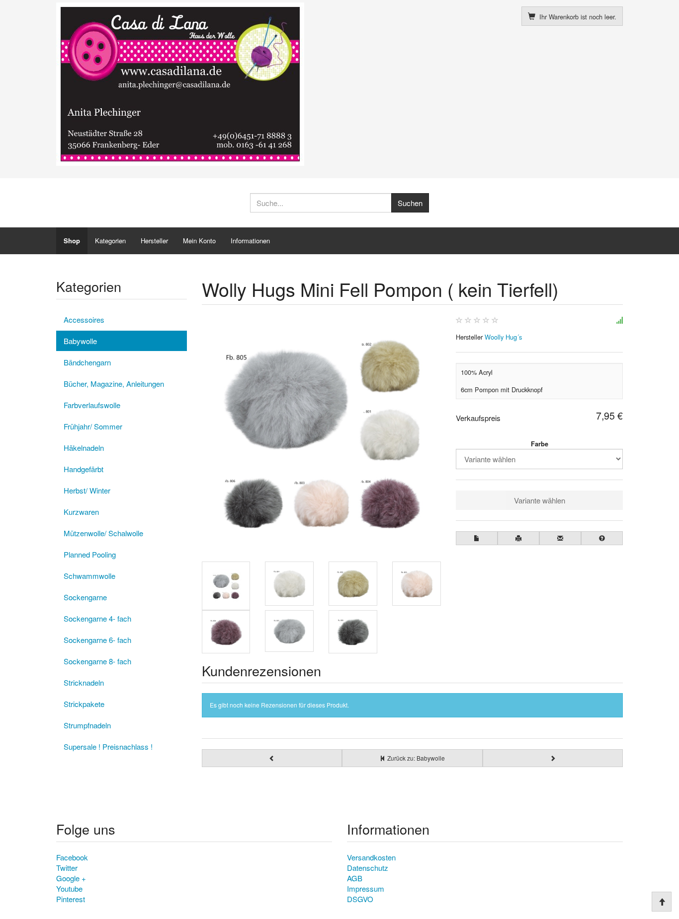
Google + (71, 878)
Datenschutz (367, 867)
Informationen (250, 240)
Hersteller (154, 240)
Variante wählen (539, 500)
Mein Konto (199, 240)
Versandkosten (371, 857)
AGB (354, 878)
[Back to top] (662, 902)
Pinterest (70, 899)
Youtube (69, 888)
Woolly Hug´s (503, 337)
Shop (72, 240)
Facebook (72, 857)
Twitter (67, 867)
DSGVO (360, 899)
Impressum (365, 888)
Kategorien (110, 240)
